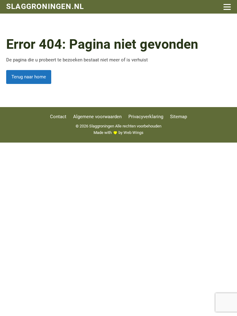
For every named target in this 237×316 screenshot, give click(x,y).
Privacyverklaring (145, 116)
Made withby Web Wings (118, 132)
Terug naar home (28, 77)
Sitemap (178, 116)
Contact (58, 116)
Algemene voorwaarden (97, 116)
